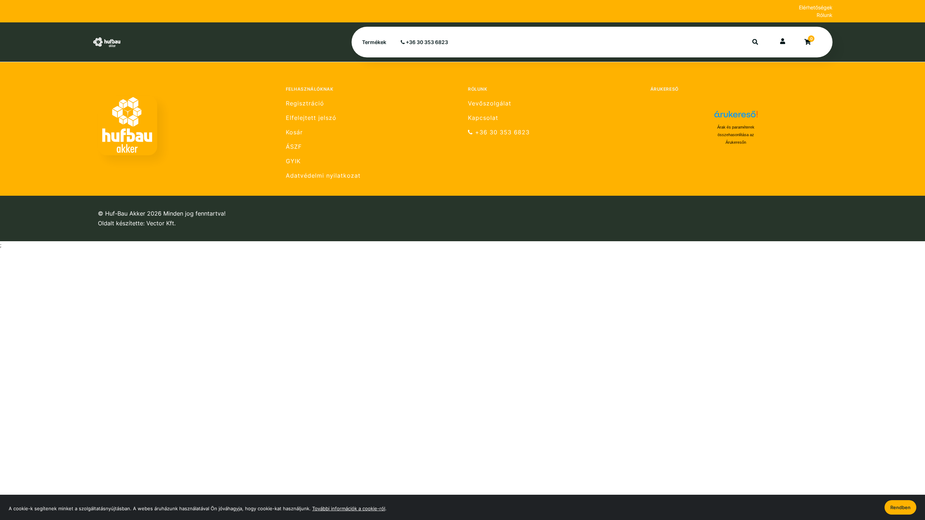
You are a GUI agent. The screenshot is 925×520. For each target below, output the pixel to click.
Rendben (900, 507)
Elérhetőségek (815, 7)
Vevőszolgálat (489, 103)
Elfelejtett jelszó (311, 117)
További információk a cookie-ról (348, 508)
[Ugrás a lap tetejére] (903, 476)
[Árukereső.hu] (736, 117)
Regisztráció (305, 103)
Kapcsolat (483, 117)
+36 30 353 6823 (426, 42)
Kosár (294, 132)
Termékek (374, 42)
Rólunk (824, 15)
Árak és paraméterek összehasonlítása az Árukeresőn (735, 134)
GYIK (293, 161)
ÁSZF (294, 146)
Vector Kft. (161, 223)
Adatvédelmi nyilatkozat (323, 175)
